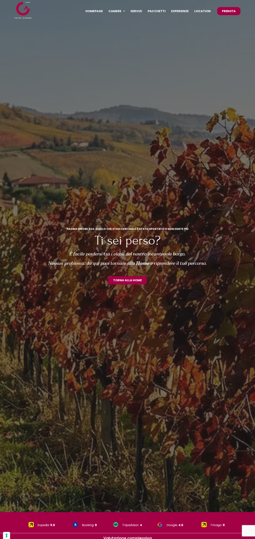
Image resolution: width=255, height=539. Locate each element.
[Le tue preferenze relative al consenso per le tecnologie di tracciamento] (6, 535)
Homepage (94, 11)
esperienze (180, 11)
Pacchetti (157, 11)
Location (202, 11)
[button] (117, 11)
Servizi (136, 11)
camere (114, 11)
